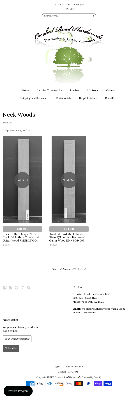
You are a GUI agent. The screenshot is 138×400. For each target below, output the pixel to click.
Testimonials (63, 98)
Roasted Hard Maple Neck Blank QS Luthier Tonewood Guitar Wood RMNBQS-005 (67, 237)
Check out (78, 4)
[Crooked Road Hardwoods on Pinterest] (17, 287)
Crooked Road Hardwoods (67, 377)
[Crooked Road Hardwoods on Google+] (22, 287)
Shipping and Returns (33, 98)
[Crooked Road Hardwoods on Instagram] (11, 287)
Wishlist (70, 9)
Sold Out (22, 228)
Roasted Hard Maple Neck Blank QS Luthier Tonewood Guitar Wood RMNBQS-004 (21, 237)
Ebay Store (111, 98)
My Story (92, 90)
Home (25, 90)
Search (62, 372)
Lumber (74, 90)
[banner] (69, 53)
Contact (111, 90)
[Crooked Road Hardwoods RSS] (28, 287)
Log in (56, 366)
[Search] (93, 16)
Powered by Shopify (91, 377)
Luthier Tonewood (49, 90)
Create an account (73, 366)
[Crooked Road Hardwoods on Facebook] (5, 287)
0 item (62, 4)
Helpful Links (87, 98)
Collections (65, 269)
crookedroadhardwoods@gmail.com (103, 308)
